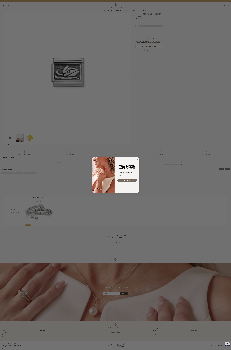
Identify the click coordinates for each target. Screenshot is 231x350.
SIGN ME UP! (127, 180)
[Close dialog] (137, 158)
